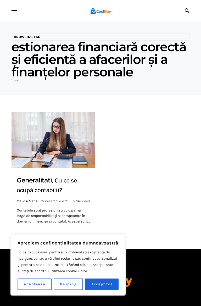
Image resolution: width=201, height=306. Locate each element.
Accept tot (102, 284)
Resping (68, 284)
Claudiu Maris (27, 201)
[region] (68, 265)
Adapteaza (35, 284)
